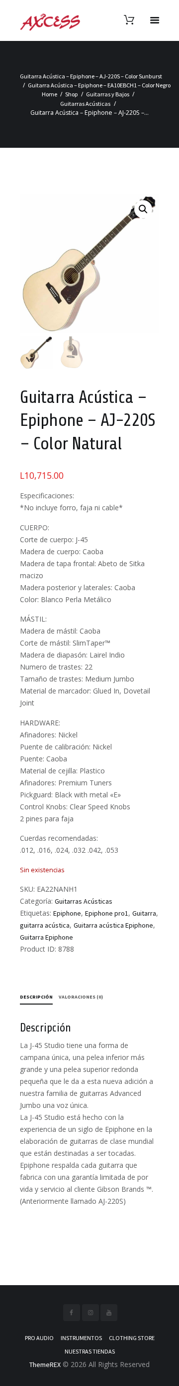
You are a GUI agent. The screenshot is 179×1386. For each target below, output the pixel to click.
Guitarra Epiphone (46, 937)
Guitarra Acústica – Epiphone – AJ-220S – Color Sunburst (91, 76)
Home (49, 94)
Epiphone (67, 913)
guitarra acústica (45, 925)
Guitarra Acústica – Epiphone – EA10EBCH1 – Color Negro (99, 85)
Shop (71, 94)
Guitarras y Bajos (107, 94)
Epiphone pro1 (106, 913)
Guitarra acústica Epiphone (113, 925)
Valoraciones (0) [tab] (81, 997)
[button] (143, 209)
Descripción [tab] (36, 997)
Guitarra (144, 913)
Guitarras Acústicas (85, 103)
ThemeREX (45, 1364)
